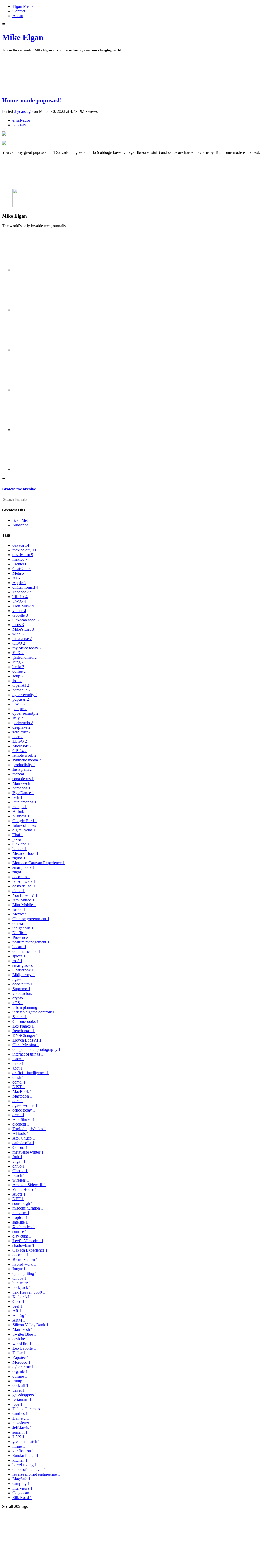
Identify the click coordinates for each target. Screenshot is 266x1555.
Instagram (22, 769)
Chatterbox (23, 970)
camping (21, 1483)
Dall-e (19, 1353)
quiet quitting (24, 1273)
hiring (18, 1446)
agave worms (24, 1105)
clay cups (21, 1236)
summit (20, 1432)
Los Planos (23, 1026)
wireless (20, 1180)
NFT (18, 1199)
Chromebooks (25, 1021)
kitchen (20, 1460)
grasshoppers (24, 1395)
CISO (18, 643)
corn (17, 1101)
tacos (18, 624)
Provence (21, 937)
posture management (30, 942)
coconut (20, 1255)
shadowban (23, 1245)
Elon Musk (23, 606)
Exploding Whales (29, 1129)
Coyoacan (22, 1493)
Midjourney (23, 975)
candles (20, 1413)
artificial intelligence (30, 1073)
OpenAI (20, 685)
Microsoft (21, 746)
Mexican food (25, 853)
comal (18, 1082)
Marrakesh (22, 1329)
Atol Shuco (23, 900)
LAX (18, 1437)
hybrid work (24, 1264)
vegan (18, 1161)
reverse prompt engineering (36, 1474)
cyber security (25, 713)
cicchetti (20, 1124)
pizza (18, 839)
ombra (19, 923)
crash (18, 1077)
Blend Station (25, 1259)
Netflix (19, 933)
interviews (22, 1488)
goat (17, 1068)
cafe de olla (23, 1143)
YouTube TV (24, 895)
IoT (17, 680)
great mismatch (26, 1441)
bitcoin (19, 848)
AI (16, 578)
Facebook (22, 592)
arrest (18, 1115)
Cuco (18, 1301)
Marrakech (22, 783)
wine (18, 634)
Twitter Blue (24, 1334)
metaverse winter (27, 1152)
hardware (21, 1283)
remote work (24, 755)
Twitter (19, 564)
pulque (19, 708)
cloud (18, 890)
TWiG (19, 601)
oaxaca (20, 545)
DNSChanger (25, 1035)
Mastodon (22, 1096)
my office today (26, 648)
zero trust (21, 732)
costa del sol (24, 886)
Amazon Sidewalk (29, 1185)
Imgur (18, 1269)
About (17, 15)
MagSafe (21, 1479)
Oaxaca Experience (30, 1250)
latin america (24, 802)
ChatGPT (21, 568)
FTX (18, 652)
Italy (17, 718)
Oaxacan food (25, 620)
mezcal (19, 774)
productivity (23, 764)
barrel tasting (24, 1465)
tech (17, 797)
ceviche (20, 1339)
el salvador (21, 120)
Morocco (21, 1362)
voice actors (23, 993)
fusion (19, 909)
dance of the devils (29, 1469)
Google (20, 615)
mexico (20, 559)
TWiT (18, 704)
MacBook (22, 1091)
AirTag (19, 1315)
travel (18, 1390)
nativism (20, 1213)
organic (20, 1371)
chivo (18, 1166)
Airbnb (19, 811)
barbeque (21, 690)
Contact (18, 11)
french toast (23, 1031)
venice (19, 610)
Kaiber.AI (22, 1297)
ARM (18, 1320)
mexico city (24, 550)
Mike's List (23, 629)
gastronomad (24, 657)
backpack (21, 1287)
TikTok (20, 596)
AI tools (20, 1133)
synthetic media (26, 760)
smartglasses (24, 965)
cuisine (19, 1376)
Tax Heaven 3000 (28, 1292)
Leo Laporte (24, 1348)
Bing (18, 662)
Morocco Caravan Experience (38, 862)
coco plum (22, 984)
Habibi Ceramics (27, 1409)
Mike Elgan (22, 37)
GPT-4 (19, 750)
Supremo (21, 989)
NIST (18, 1087)
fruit (17, 1157)
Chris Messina (25, 1045)
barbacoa (21, 788)
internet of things (27, 1054)
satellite (20, 1222)
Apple (19, 582)
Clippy (19, 1278)
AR (17, 1311)
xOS (17, 1003)
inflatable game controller (34, 1012)
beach (18, 1175)
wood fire (21, 1343)
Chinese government (30, 919)
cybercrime (23, 1367)
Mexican (21, 914)
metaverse (22, 638)
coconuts (21, 876)
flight (18, 872)
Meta (18, 573)
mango (19, 806)
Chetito (20, 1171)
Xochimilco (23, 1227)
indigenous (23, 928)
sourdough (22, 1203)
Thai (17, 834)
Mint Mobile (24, 905)
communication (26, 951)
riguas (18, 858)
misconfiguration (27, 1208)
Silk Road (22, 1497)
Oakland (21, 844)
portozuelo (22, 722)
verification (23, 1451)
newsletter (22, 1423)
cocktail (20, 1385)
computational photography (36, 1049)
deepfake (21, 727)
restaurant (21, 1399)
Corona (20, 1147)
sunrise (19, 1231)
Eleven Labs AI (26, 1040)
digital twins (24, 830)
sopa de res (23, 778)
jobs (17, 1404)
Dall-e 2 (20, 1418)
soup (17, 676)
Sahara (19, 1017)
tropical (20, 1217)
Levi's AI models (27, 1241)
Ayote (18, 1194)
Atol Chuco (23, 1138)
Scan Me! (20, 520)
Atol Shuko (23, 1119)
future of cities (25, 825)
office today (23, 1110)
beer (17, 736)
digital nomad (25, 587)
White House (24, 1189)
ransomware (24, 881)
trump (18, 1381)
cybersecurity (24, 694)
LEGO (19, 741)
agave (18, 979)
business (20, 816)
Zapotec (20, 1357)
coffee (19, 671)
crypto (19, 998)
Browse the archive (19, 489)
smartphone (23, 867)
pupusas (19, 125)
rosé (17, 961)
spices (18, 956)
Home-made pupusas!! (32, 100)
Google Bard (24, 820)
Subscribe (20, 525)
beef (17, 1306)
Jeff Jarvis (22, 1427)
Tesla (18, 666)
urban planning (26, 1007)
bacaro (19, 947)
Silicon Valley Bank (30, 1325)
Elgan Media (23, 6)
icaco (18, 1059)
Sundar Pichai (25, 1455)
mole (18, 1063)
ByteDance (23, 792)
